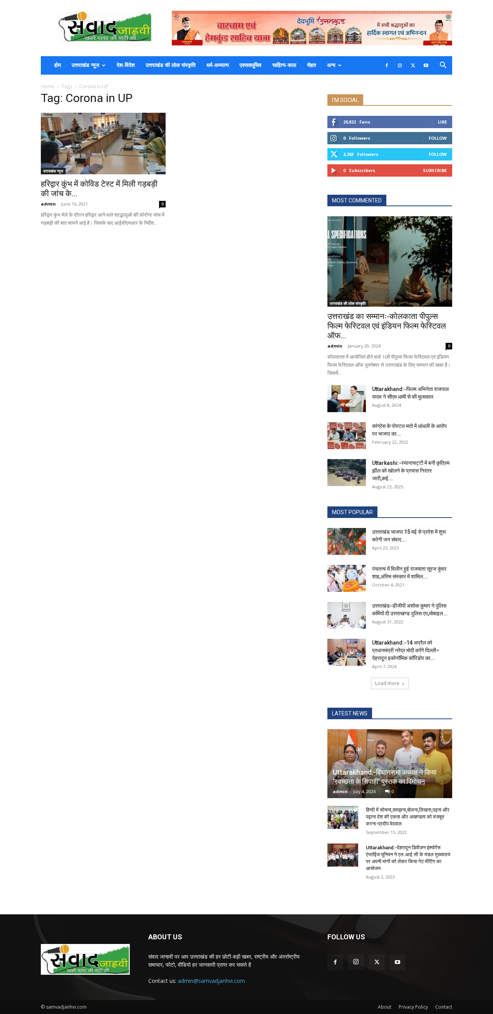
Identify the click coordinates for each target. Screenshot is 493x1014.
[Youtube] (426, 65)
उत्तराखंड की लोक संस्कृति (171, 65)
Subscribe (435, 170)
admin (48, 204)
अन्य (331, 65)
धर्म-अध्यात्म (217, 65)
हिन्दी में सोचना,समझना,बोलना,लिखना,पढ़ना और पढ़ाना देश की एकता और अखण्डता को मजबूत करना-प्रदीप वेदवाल (407, 817)
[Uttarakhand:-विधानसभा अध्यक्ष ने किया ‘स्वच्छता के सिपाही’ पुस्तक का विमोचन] (389, 763)
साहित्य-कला (284, 65)
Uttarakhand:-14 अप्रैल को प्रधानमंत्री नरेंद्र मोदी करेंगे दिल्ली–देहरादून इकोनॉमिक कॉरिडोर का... (405, 650)
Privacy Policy (413, 1007)
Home (47, 86)
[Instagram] (400, 65)
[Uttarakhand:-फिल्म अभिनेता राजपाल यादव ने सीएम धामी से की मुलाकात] (346, 398)
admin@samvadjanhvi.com (211, 980)
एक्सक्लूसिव (251, 65)
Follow (438, 138)
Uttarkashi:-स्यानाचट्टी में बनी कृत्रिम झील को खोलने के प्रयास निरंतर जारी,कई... (410, 470)
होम (57, 65)
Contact (443, 1007)
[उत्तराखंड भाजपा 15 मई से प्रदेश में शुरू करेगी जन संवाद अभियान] (346, 541)
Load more (387, 683)
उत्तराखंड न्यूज (85, 65)
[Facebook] (386, 65)
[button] (443, 66)
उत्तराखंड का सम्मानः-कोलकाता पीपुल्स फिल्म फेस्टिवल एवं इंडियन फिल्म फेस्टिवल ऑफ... (386, 326)
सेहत (311, 65)
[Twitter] (413, 65)
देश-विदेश (126, 65)
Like (442, 122)
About (384, 1007)
